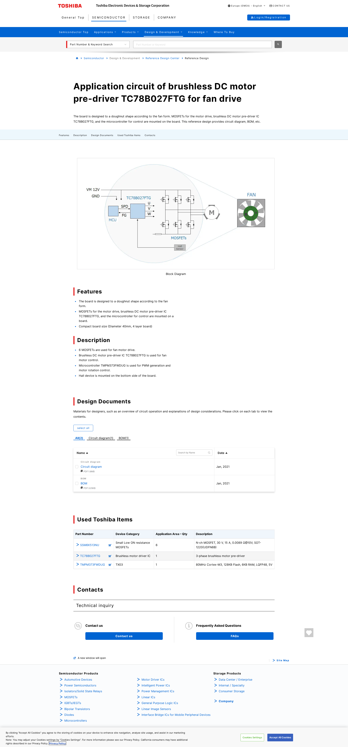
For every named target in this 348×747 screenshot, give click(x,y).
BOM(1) (124, 437)
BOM (84, 483)
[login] (308, 632)
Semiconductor (94, 58)
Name (81, 453)
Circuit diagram (91, 466)
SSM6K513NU (89, 545)
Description (80, 135)
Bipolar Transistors (77, 709)
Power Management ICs (158, 691)
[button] (247, 6)
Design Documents (102, 135)
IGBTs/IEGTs (72, 703)
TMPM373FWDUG (92, 564)
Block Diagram (176, 274)
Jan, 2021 (222, 466)
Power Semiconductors (80, 685)
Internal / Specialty (232, 685)
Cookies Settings (252, 737)
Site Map (283, 660)
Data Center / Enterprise (235, 679)
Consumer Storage (232, 691)
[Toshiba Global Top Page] (77, 6)
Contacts (150, 135)
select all (83, 427)
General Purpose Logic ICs (160, 703)
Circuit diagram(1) (101, 437)
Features (64, 135)
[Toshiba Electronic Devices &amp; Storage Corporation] (132, 6)
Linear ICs (148, 697)
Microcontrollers (75, 720)
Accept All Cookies (280, 737)
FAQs (235, 636)
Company (226, 701)
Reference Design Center (162, 58)
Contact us (124, 636)
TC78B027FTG (90, 556)
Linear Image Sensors (156, 709)
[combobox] (202, 44)
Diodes (69, 715)
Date (221, 453)
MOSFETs (70, 697)
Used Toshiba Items (128, 135)
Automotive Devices (78, 679)
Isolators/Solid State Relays (83, 691)
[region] (174, 737)
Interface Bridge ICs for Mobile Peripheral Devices (176, 715)
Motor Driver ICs (153, 679)
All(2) (79, 438)
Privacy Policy (57, 743)
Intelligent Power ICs (156, 685)
